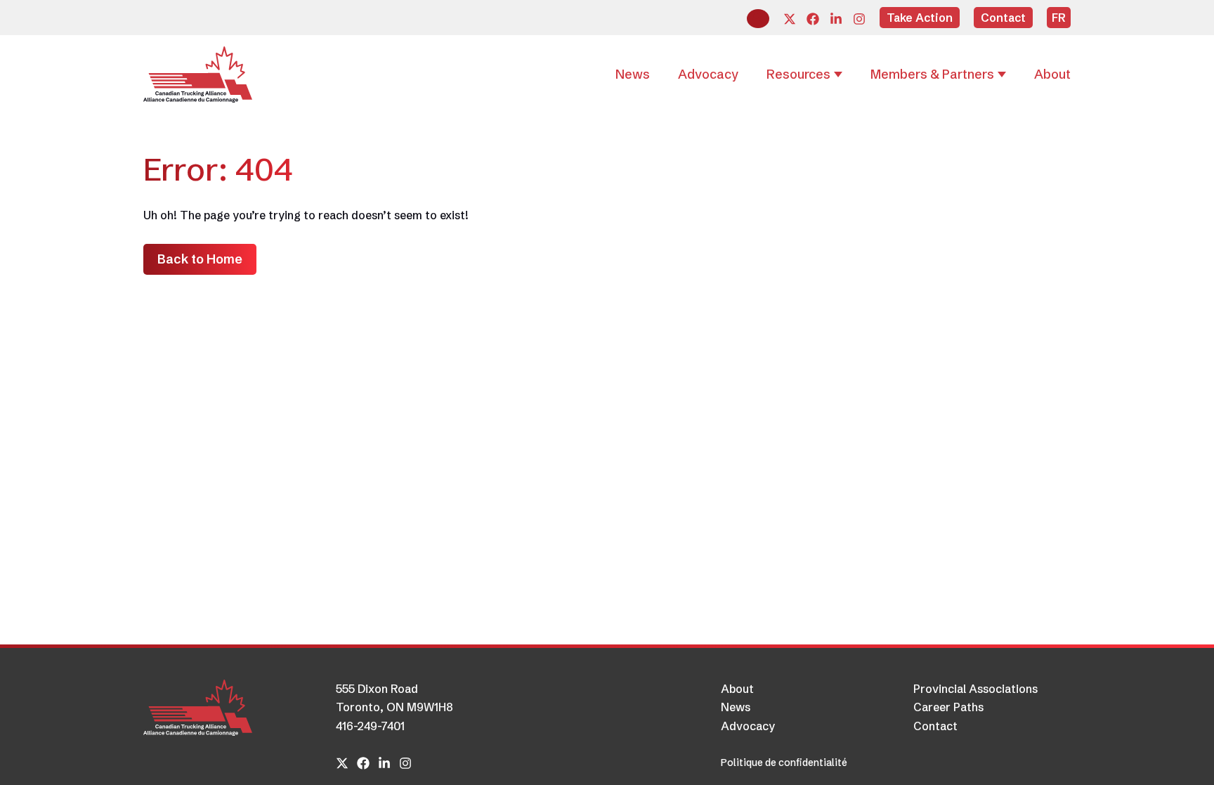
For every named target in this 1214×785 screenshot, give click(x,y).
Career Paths (948, 707)
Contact (935, 726)
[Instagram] (859, 19)
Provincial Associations (975, 689)
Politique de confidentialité (784, 762)
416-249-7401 (370, 726)
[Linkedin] (836, 19)
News (735, 707)
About (737, 689)
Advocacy (748, 726)
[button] (758, 18)
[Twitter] (789, 19)
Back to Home (199, 259)
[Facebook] (813, 19)
